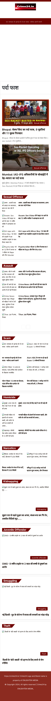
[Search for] (47, 15)
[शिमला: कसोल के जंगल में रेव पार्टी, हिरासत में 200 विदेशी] (13, 459)
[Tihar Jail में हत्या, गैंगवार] (9, 318)
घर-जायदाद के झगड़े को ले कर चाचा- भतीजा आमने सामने (25, 22)
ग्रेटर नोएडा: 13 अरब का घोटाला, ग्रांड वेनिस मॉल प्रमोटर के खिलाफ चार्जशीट (13, 383)
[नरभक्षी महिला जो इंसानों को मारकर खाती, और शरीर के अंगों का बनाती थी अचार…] (9, 420)
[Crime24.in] (25, 6)
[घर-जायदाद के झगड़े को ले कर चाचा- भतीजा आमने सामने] (13, 349)
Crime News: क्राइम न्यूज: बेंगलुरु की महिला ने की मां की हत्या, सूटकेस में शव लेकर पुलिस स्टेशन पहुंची (32, 299)
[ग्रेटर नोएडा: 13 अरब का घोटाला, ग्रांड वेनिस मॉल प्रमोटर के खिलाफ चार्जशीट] (13, 372)
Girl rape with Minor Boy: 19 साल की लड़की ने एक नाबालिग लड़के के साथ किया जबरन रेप (33, 234)
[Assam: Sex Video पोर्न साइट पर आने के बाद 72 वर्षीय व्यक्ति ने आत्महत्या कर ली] (9, 221)
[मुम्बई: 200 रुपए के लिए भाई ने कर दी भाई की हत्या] (9, 407)
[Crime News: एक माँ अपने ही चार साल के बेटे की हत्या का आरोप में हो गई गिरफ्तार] (9, 288)
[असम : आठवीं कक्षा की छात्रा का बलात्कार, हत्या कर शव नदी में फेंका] (9, 206)
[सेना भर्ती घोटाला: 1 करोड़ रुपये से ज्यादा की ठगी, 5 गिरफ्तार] (38, 372)
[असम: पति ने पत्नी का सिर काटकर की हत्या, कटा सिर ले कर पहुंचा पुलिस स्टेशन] (9, 275)
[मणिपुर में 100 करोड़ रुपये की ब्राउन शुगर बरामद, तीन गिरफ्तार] (38, 459)
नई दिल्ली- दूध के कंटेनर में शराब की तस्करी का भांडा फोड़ (25, 614)
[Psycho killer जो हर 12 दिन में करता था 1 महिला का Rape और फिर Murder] (9, 251)
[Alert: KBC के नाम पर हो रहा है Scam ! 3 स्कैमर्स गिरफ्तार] (38, 349)
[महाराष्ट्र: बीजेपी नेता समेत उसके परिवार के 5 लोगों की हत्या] (9, 434)
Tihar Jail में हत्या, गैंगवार (27, 314)
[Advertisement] (25, 52)
